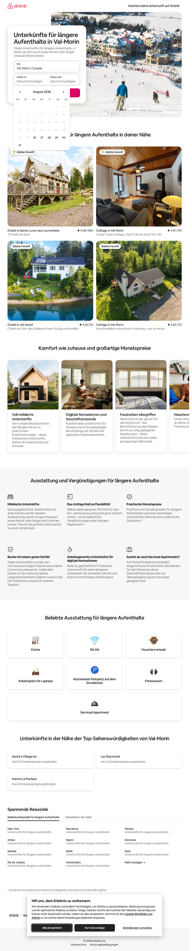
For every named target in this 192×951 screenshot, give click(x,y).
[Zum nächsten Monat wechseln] (63, 92)
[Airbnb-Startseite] (17, 6)
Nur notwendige (95, 928)
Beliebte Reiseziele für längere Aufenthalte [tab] (33, 817)
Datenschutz (79, 944)
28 (49, 137)
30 (63, 137)
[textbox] (30, 81)
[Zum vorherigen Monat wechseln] (20, 92)
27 (41, 137)
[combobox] (47, 68)
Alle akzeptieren (52, 928)
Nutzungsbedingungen (104, 944)
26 (34, 137)
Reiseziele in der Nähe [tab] (78, 817)
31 (20, 145)
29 (56, 137)
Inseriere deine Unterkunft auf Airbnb (153, 6)
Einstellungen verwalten (137, 928)
